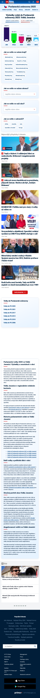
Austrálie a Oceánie (10, 127)
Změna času (19, 623)
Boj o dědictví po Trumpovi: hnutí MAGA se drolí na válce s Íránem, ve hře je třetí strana (19, 578)
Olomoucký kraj (9, 72)
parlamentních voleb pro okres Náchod (18, 407)
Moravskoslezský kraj (22, 68)
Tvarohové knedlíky (14, 637)
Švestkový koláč (20, 640)
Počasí (31, 623)
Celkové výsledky (7, 9)
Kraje (15, 9)
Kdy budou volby (14, 626)
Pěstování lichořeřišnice (12, 634)
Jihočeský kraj (9, 57)
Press (21, 657)
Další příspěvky (19, 292)
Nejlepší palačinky (26, 637)
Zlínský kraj (18, 79)
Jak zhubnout (8, 620)
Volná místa (7, 657)
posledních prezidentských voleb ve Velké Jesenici (21, 467)
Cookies (6, 668)
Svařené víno (8, 631)
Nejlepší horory (31, 620)
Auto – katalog (8, 629)
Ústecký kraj (8, 79)
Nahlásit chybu (8, 674)
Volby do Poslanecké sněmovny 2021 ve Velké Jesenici (21, 451)
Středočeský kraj (20, 75)
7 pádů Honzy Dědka (21, 629)
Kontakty (22, 661)
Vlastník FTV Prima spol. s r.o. (10, 671)
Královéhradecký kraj (21, 64)
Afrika (6, 124)
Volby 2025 (32, 629)
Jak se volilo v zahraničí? (14, 119)
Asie (21, 124)
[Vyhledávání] (29, 2)
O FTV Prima (7, 654)
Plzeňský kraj (8, 75)
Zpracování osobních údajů (25, 665)
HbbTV (6, 661)
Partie (26, 623)
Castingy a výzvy (24, 659)
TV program (10, 623)
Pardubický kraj (21, 72)
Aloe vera (33, 631)
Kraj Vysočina (8, 64)
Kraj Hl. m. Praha (21, 61)
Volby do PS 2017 (9, 313)
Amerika (14, 124)
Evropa (21, 127)
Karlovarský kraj (9, 61)
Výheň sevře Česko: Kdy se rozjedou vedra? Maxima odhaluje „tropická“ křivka (17, 587)
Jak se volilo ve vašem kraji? (15, 52)
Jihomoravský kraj (21, 57)
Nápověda (22, 668)
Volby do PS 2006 (9, 323)
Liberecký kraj (8, 68)
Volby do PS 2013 (9, 316)
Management (23, 654)
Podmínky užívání (8, 664)
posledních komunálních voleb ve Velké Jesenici (21, 487)
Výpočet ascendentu (28, 634)
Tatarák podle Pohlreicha (21, 631)
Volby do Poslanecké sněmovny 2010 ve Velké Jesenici (21, 457)
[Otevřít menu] (2, 2)
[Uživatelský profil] (33, 2)
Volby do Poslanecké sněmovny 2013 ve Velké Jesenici (21, 455)
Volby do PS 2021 (9, 309)
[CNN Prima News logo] (10, 1)
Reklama (6, 659)
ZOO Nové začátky (25, 626)
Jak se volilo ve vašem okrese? (16, 88)
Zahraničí (27, 9)
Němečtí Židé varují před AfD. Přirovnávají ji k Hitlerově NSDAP (18, 596)
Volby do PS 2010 (9, 319)
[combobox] (19, 94)
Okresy (21, 9)
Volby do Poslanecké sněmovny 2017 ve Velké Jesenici (21, 453)
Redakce (22, 670)
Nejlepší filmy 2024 (19, 620)
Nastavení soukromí (25, 674)
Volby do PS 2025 (9, 306)
